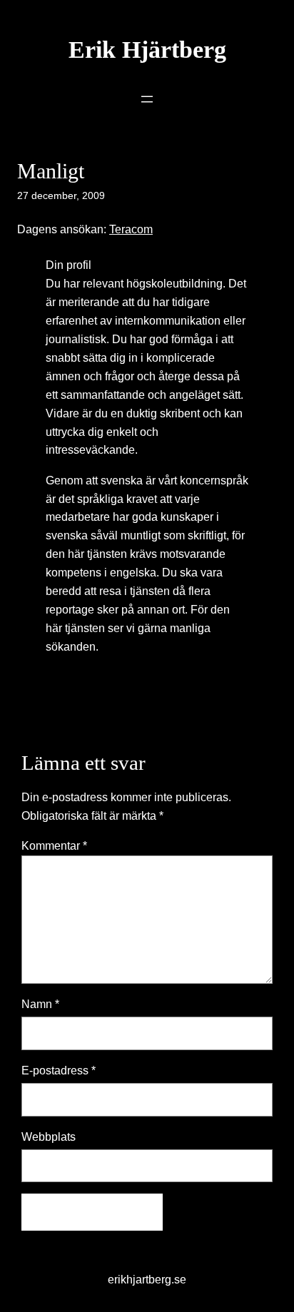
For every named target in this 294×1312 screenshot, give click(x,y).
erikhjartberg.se (147, 1279)
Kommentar (54, 845)
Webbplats (48, 1136)
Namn (40, 1003)
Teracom (131, 229)
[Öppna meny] (147, 99)
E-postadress (58, 1070)
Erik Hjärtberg (147, 49)
